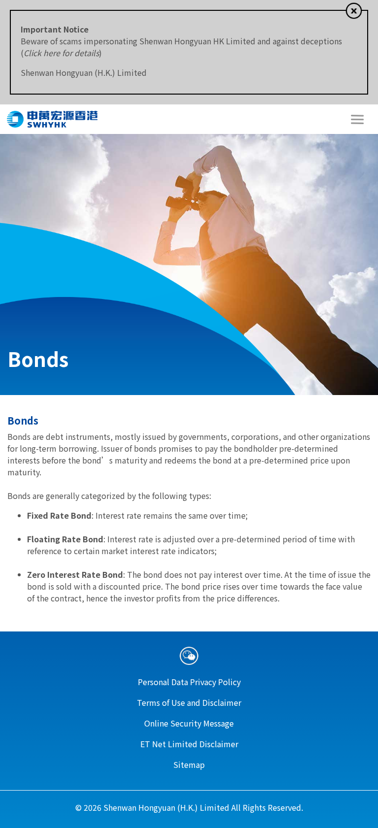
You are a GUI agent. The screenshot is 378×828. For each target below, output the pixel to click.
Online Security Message (189, 723)
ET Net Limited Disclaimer (189, 744)
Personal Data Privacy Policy (189, 682)
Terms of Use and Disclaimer (189, 702)
